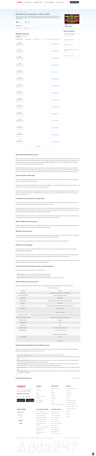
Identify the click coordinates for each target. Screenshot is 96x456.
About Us (38, 388)
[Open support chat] (93, 453)
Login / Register (74, 2)
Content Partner (39, 400)
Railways (53, 392)
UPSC (52, 400)
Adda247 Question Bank (71, 388)
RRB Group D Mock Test (56, 423)
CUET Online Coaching (41, 419)
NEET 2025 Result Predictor (72, 406)
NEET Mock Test (54, 427)
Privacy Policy (50, 437)
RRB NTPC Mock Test (55, 415)
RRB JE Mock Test (55, 431)
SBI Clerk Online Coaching (41, 417)
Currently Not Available (55, 44)
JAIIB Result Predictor (71, 402)
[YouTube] (29, 396)
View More (38, 146)
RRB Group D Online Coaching (42, 413)
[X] (20, 396)
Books (67, 398)
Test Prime (68, 414)
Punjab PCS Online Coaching (42, 426)
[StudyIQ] (20, 418)
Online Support (39, 402)
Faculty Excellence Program (57, 404)
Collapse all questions (76, 378)
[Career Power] (20, 415)
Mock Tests (68, 390)
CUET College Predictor (71, 400)
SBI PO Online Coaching (41, 411)
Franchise (38, 398)
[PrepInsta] (20, 420)
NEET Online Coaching (41, 421)
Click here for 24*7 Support (23, 393)
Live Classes (69, 392)
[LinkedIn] (18, 396)
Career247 (68, 410)
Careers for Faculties (40, 396)
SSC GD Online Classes (41, 415)
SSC (52, 390)
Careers (38, 394)
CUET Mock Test (54, 425)
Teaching (53, 394)
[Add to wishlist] (73, 24)
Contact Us (38, 390)
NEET (21, 11)
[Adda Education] (20, 412)
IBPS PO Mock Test (55, 429)
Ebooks (67, 396)
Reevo (67, 412)
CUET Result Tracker (70, 408)
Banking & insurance (55, 388)
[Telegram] (23, 396)
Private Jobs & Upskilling (49, 2)
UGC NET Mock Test (55, 433)
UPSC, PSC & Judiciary (60, 2)
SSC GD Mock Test (55, 413)
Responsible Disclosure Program (23, 437)
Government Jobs (27, 2)
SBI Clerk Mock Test (55, 411)
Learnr (67, 416)
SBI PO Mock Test (55, 417)
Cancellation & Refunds (34, 437)
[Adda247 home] (19, 2)
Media (37, 392)
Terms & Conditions (43, 437)
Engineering (53, 398)
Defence (53, 396)
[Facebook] (26, 396)
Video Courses (69, 394)
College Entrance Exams (37, 2)
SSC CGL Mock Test (55, 421)
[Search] (68, 2)
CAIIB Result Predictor (71, 404)
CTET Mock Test (54, 419)
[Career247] (20, 423)
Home (17, 11)
